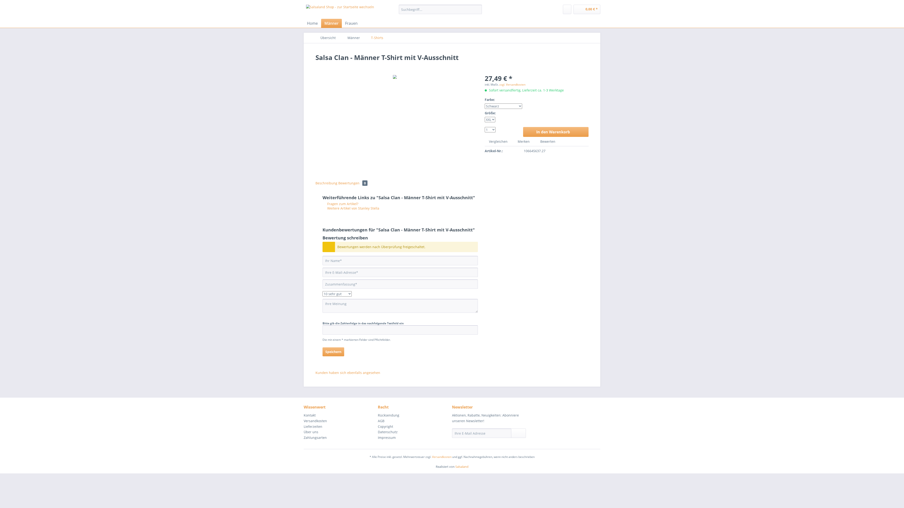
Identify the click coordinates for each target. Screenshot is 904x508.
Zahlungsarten (315, 437)
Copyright (385, 426)
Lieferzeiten (313, 426)
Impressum (387, 437)
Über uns (311, 432)
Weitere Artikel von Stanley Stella (352, 208)
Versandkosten (315, 421)
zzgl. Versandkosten (512, 85)
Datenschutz (388, 432)
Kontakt (310, 415)
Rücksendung (388, 415)
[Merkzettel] (567, 9)
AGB (381, 421)
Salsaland (461, 466)
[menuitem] (440, 12)
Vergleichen (498, 141)
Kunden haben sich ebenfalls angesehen (347, 372)
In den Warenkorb (553, 132)
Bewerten (547, 141)
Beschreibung (326, 183)
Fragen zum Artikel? (342, 204)
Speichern (333, 351)
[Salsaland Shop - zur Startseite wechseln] (340, 10)
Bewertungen (352, 183)
